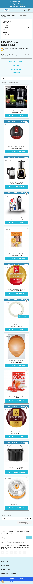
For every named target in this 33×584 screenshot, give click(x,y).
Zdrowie (5, 25)
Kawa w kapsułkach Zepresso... (16, 289)
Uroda (5, 32)
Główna (7, 21)
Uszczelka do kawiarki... (16, 325)
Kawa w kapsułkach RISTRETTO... (16, 146)
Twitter (7, 552)
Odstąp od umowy (16, 579)
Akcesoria (16, 73)
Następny (27, 518)
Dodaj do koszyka (15, 115)
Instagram (15, 552)
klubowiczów (20, 5)
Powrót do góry (24, 523)
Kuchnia (5, 28)
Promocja (6, 34)
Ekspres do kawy (16, 69)
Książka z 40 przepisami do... (16, 111)
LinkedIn (20, 552)
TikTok (24, 552)
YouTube (11, 552)
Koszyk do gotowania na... (16, 467)
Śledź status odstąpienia (16, 582)
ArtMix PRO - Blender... (16, 182)
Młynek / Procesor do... (16, 503)
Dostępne (16, 78)
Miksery (16, 65)
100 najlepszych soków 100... (16, 396)
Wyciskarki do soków (16, 62)
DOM (4, 30)
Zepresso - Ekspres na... (16, 218)
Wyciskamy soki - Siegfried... (16, 253)
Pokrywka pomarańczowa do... (16, 360)
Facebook (2, 552)
